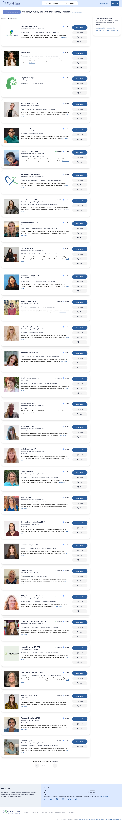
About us (25, 812)
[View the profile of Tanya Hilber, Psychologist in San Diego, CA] (11, 84)
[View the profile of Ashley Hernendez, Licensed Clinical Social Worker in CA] (11, 109)
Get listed (115, 3)
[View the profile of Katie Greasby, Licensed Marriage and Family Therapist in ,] (11, 503)
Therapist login (104, 3)
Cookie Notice (107, 819)
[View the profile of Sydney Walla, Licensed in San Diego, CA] (11, 58)
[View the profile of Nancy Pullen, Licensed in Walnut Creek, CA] (11, 679)
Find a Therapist (60, 812)
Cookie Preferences (116, 819)
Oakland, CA (111, 28)
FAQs (51, 812)
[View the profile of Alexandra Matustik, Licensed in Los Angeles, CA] (11, 358)
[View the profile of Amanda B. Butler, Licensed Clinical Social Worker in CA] (11, 282)
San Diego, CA (100, 31)
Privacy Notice (104, 796)
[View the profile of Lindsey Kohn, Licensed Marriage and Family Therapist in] (11, 333)
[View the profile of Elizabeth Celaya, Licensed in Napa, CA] (11, 551)
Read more (64, 37)
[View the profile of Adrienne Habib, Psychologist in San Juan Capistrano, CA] (11, 701)
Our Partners (71, 812)
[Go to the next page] (54, 765)
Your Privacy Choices (98, 819)
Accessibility (34, 812)
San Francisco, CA (112, 31)
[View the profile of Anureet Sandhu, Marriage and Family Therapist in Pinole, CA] (11, 307)
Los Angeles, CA (100, 28)
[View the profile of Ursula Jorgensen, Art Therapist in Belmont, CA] (11, 384)
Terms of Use (82, 819)
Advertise (44, 812)
